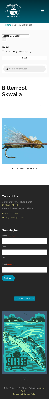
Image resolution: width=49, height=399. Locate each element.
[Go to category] (4, 39)
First (4, 246)
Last (3, 257)
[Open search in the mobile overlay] (24, 68)
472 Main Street (10, 205)
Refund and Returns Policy (25, 394)
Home (8, 25)
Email (8, 264)
